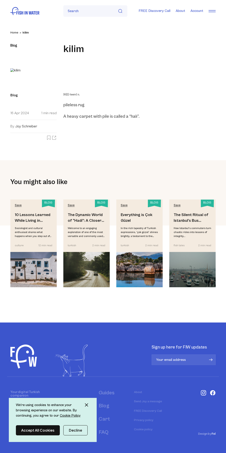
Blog (104, 406)
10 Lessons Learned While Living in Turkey (32, 218)
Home (14, 32)
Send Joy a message (148, 401)
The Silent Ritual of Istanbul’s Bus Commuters (191, 218)
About (180, 11)
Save (18, 205)
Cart (104, 419)
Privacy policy (143, 420)
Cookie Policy (70, 416)
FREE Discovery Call (154, 11)
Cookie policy (143, 429)
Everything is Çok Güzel (137, 218)
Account (196, 11)
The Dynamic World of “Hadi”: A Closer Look (85, 218)
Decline (75, 430)
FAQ (104, 432)
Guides (107, 393)
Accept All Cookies (38, 430)
